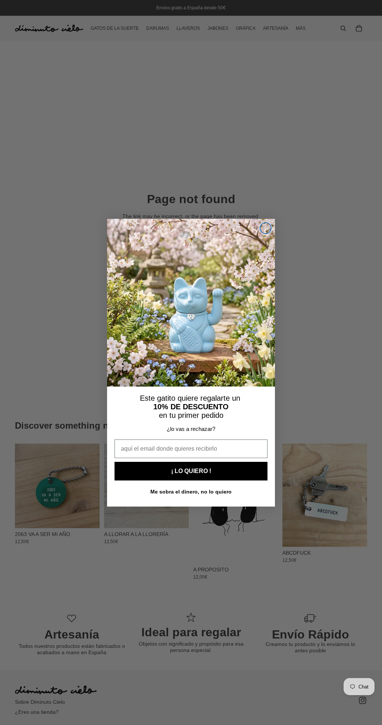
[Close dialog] (265, 228)
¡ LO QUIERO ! (191, 471)
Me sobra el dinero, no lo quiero (191, 492)
